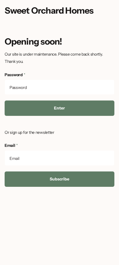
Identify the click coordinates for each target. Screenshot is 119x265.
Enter (59, 108)
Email (11, 145)
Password (15, 74)
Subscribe (59, 179)
